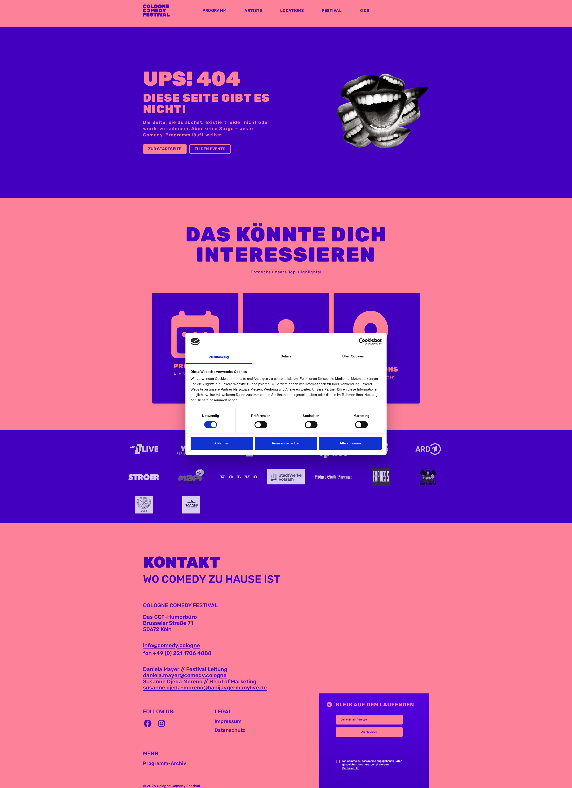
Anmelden (369, 731)
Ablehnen (221, 443)
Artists (253, 10)
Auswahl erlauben (286, 443)
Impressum (228, 721)
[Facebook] (147, 723)
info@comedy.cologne (171, 645)
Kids (364, 10)
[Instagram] (161, 723)
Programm (214, 10)
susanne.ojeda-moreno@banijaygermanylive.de (205, 687)
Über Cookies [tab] (353, 356)
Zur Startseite (164, 148)
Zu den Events (209, 148)
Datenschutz (229, 730)
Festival (332, 10)
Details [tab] (286, 356)
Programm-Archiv (164, 763)
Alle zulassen (350, 443)
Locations (292, 10)
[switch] (260, 424)
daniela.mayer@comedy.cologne (185, 675)
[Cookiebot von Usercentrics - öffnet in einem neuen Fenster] (362, 341)
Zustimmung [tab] (219, 357)
